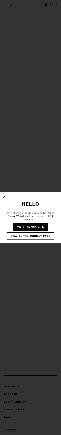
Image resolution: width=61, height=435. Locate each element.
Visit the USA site (30, 227)
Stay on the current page (30, 236)
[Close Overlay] (4, 196)
